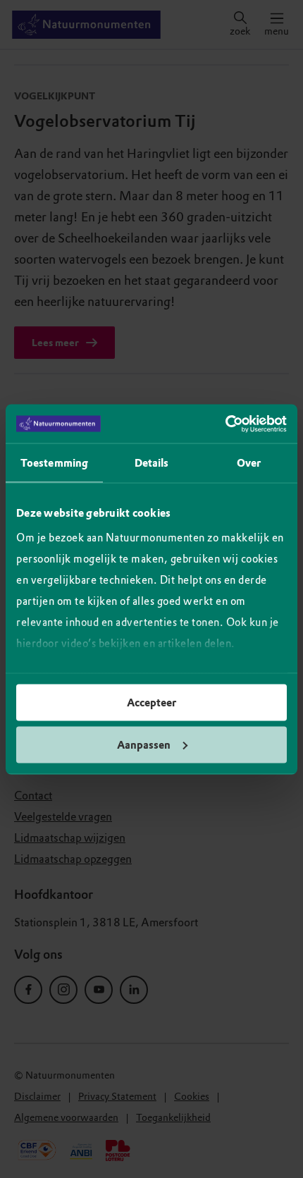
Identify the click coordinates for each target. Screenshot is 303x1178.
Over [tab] (249, 463)
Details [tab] (152, 463)
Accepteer (151, 703)
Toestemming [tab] (54, 463)
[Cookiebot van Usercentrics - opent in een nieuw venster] (225, 424)
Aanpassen (144, 744)
